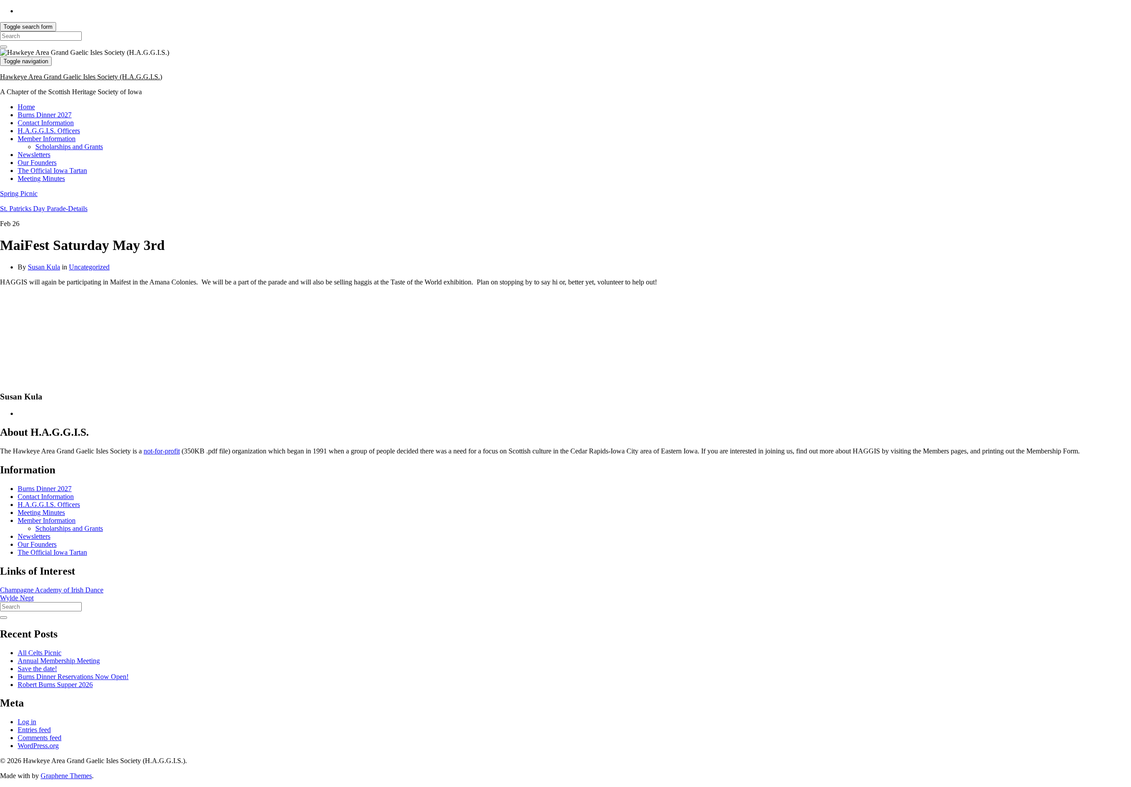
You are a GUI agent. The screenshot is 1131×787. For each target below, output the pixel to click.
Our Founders (37, 162)
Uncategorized (89, 267)
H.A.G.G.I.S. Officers (49, 130)
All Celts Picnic (39, 652)
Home (26, 107)
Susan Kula (44, 267)
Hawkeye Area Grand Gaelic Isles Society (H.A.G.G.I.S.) (81, 77)
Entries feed (34, 729)
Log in (27, 722)
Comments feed (39, 737)
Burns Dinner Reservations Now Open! (73, 676)
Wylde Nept (17, 598)
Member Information (47, 138)
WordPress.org (38, 745)
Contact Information (46, 123)
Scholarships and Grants (69, 146)
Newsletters (34, 154)
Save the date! (37, 668)
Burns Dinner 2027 (45, 115)
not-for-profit (162, 451)
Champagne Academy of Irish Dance (51, 590)
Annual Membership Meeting (59, 660)
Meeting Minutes (41, 178)
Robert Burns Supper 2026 (55, 684)
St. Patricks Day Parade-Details (43, 208)
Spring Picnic (19, 193)
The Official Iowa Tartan (52, 170)
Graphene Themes (66, 775)
